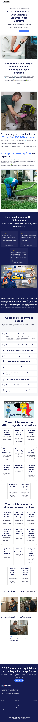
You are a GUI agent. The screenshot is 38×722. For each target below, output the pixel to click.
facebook (35, 703)
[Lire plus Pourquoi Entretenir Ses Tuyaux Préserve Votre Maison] (28, 604)
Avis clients (3, 705)
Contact (2, 707)
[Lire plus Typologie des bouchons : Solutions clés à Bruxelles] (19, 627)
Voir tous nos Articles (31, 591)
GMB (34, 709)
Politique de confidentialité (22, 718)
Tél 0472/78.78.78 (24, 30)
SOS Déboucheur (15, 717)
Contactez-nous (13, 30)
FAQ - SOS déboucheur (18, 709)
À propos (2, 703)
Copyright (2, 709)
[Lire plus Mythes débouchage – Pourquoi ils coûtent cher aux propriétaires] (9, 604)
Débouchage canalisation (19, 705)
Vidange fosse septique (18, 707)
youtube (34, 707)
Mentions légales (14, 718)
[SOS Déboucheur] (5, 2)
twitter (34, 705)
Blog (15, 703)
